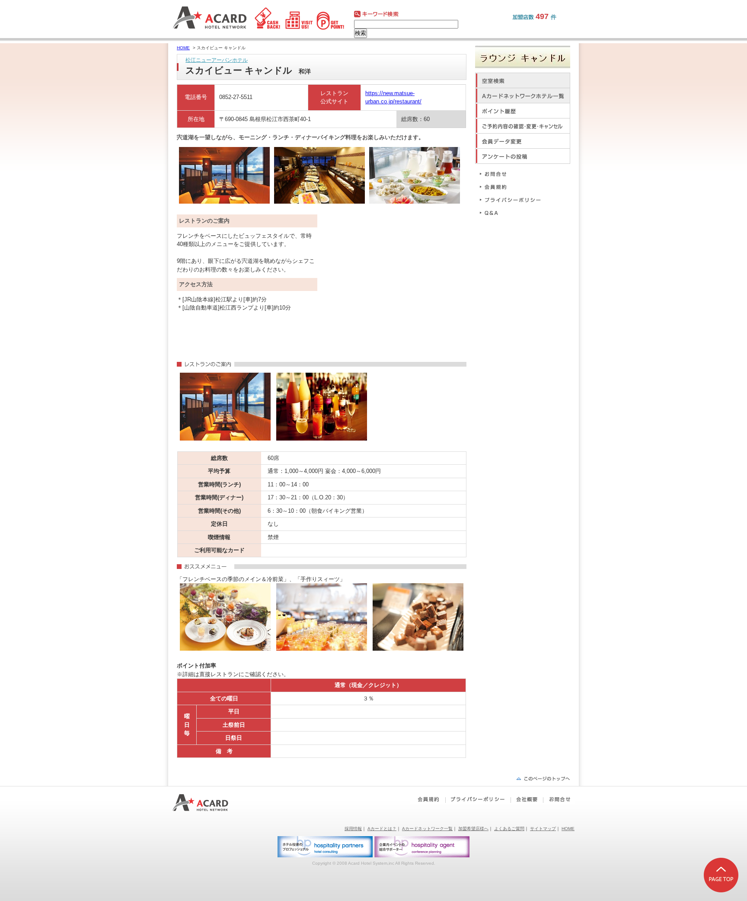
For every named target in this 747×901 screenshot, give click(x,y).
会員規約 (514, 186)
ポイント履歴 (522, 110)
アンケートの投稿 (522, 155)
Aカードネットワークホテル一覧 (522, 95)
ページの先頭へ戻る (543, 778)
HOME (183, 47)
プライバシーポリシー (514, 199)
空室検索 (522, 80)
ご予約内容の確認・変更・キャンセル (522, 125)
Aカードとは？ (381, 828)
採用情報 (353, 828)
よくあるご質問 (509, 828)
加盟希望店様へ (473, 828)
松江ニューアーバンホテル (216, 60)
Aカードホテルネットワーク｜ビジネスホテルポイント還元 (208, 803)
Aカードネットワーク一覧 (427, 828)
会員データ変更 (522, 140)
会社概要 (527, 799)
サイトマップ (543, 828)
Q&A (514, 212)
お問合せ (514, 173)
